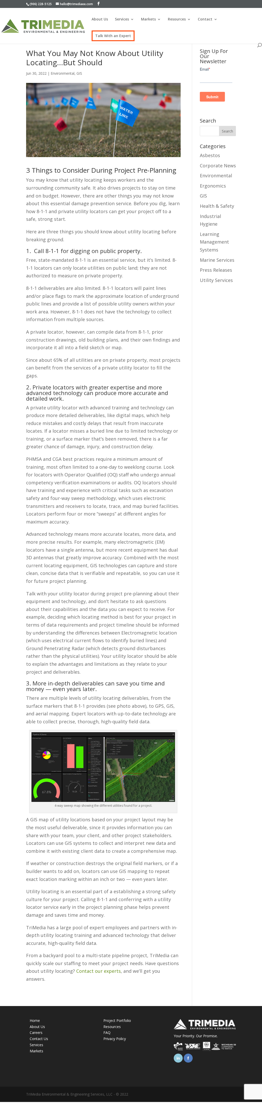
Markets (148, 19)
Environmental (62, 73)
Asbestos (210, 155)
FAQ (107, 1032)
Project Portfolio (117, 1020)
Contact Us (39, 1038)
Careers (36, 1032)
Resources (177, 19)
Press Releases (216, 270)
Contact (205, 19)
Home (35, 1020)
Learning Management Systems (214, 242)
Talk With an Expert (113, 36)
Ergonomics (213, 186)
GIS (79, 73)
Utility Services (216, 280)
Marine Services (217, 260)
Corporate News (218, 165)
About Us (100, 19)
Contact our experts (98, 971)
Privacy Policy (114, 1038)
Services (122, 19)
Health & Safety (217, 206)
